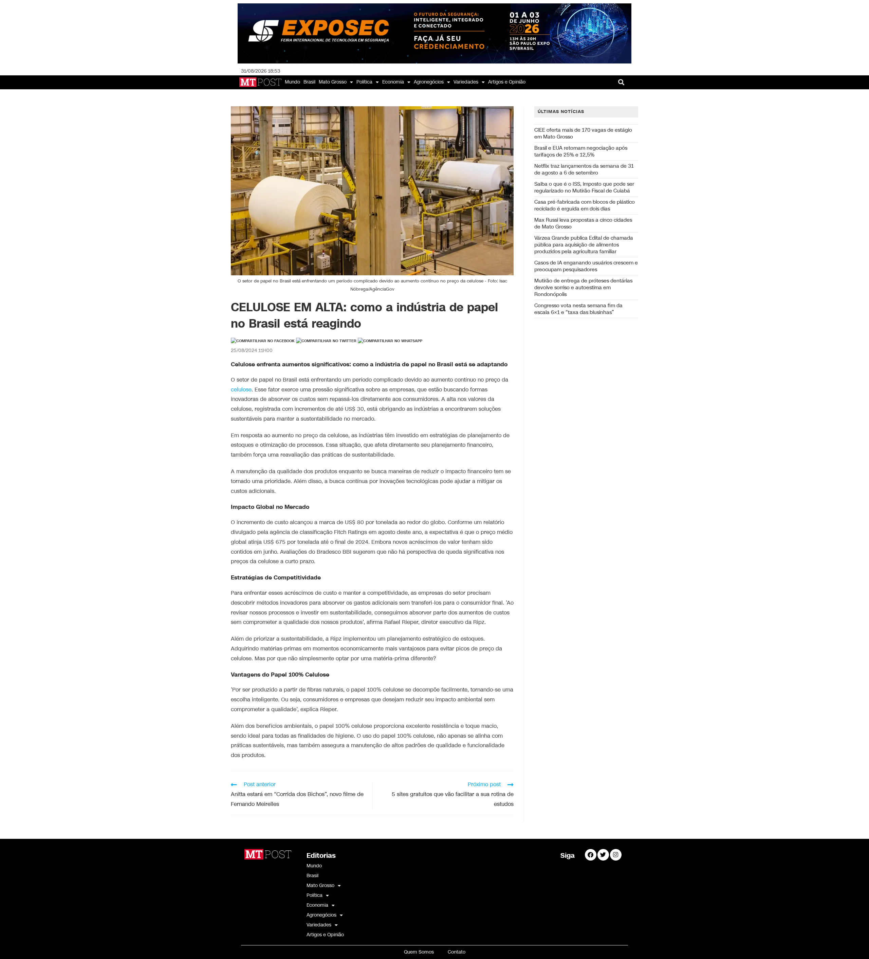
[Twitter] (603, 855)
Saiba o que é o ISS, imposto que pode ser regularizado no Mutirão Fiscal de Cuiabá (584, 187)
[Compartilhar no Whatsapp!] (390, 341)
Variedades (466, 82)
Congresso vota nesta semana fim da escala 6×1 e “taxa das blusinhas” (578, 309)
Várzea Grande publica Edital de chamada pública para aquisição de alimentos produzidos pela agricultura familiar (583, 245)
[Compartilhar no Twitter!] (326, 341)
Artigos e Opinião (506, 82)
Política (364, 82)
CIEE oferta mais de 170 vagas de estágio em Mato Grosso (583, 133)
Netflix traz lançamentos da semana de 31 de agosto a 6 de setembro (584, 169)
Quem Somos (419, 952)
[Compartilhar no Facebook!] (263, 341)
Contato (456, 952)
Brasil (309, 82)
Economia (393, 82)
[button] (621, 82)
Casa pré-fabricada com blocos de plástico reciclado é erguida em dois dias (584, 205)
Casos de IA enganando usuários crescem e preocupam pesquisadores (586, 266)
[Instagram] (616, 855)
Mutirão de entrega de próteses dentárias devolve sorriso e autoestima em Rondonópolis (583, 287)
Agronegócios (429, 82)
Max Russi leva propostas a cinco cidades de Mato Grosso (583, 223)
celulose (241, 389)
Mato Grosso (333, 82)
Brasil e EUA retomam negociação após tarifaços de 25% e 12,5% (580, 151)
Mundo (292, 82)
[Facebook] (590, 855)
